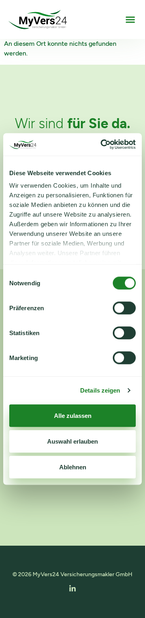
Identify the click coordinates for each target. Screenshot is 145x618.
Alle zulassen (72, 415)
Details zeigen (100, 390)
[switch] (124, 307)
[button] (130, 19)
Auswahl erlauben (72, 441)
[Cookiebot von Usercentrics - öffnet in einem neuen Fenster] (102, 144)
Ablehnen (72, 466)
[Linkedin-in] (72, 588)
